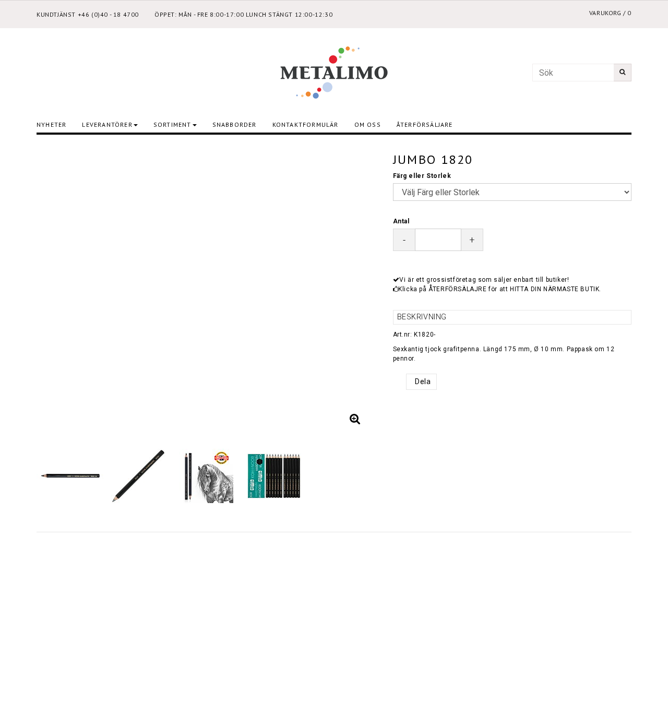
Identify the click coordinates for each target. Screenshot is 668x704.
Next (359, 288)
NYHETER (51, 124)
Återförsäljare (425, 124)
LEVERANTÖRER (107, 124)
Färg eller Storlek (422, 176)
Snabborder (234, 124)
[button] (355, 419)
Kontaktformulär (305, 124)
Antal (401, 221)
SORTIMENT (172, 124)
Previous (55, 288)
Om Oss (367, 124)
